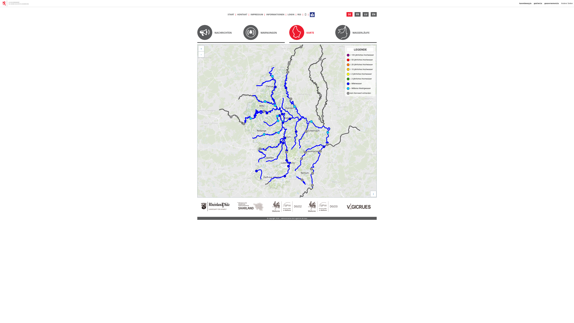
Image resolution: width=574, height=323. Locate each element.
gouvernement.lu (551, 3)
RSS (299, 14)
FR (357, 14)
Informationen (275, 14)
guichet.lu (538, 3)
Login (291, 14)
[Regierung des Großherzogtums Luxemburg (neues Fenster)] (16, 3)
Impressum (257, 14)
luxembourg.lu (525, 3)
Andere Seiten (567, 3)
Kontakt (242, 14)
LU (365, 14)
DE (349, 14)
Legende (360, 49)
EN (373, 14)
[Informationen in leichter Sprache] (312, 14)
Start (231, 14)
